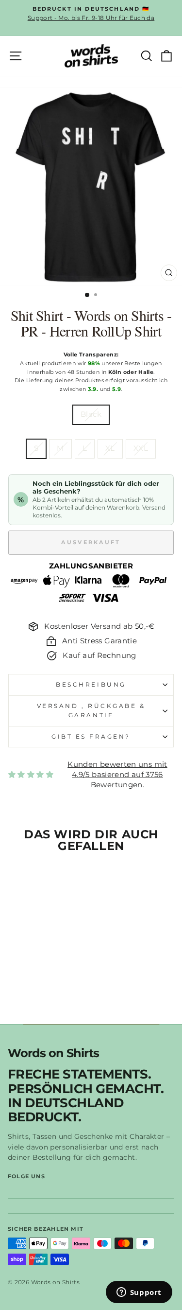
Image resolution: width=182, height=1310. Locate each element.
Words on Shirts (53, 1053)
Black (91, 414)
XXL (140, 448)
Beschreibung (91, 684)
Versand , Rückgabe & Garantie (91, 711)
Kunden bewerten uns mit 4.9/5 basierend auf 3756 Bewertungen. (117, 774)
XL (110, 448)
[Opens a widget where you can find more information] (138, 1293)
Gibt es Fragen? (91, 736)
